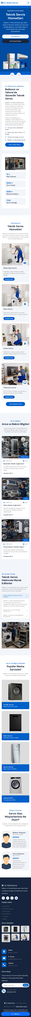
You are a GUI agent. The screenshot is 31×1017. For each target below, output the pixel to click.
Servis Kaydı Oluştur (15, 41)
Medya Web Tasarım (21, 1006)
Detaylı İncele (9, 279)
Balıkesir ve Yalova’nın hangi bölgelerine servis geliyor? (13, 615)
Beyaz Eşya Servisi (10, 268)
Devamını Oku (8, 473)
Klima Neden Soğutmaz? (12, 505)
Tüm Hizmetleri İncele (15, 404)
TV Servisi (5, 916)
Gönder (26, 985)
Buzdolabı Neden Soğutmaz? (13, 464)
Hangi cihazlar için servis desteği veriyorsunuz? (11, 610)
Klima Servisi (8, 309)
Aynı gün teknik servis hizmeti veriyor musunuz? (12, 596)
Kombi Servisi (8, 348)
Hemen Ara (16, 36)
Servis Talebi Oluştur (14, 144)
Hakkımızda (6, 906)
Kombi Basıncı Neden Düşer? (13, 547)
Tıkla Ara (16, 1014)
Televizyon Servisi (9, 388)
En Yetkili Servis (10, 1003)
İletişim (4, 919)
